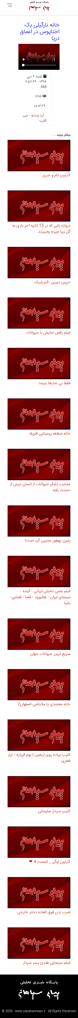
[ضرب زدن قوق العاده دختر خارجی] (39, 893)
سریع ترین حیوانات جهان (50, 654)
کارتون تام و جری (56, 175)
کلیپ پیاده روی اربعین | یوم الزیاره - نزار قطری (39, 758)
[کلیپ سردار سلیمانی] (39, 792)
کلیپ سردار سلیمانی (54, 811)
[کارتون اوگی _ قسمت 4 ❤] (39, 843)
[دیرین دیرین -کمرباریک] (39, 263)
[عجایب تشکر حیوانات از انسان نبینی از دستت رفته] (39, 465)
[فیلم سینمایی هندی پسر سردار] (39, 944)
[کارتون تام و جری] (39, 156)
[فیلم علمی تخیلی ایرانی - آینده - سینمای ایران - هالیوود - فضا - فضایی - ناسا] (39, 572)
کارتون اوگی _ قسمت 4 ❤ (49, 862)
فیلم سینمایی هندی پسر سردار (46, 963)
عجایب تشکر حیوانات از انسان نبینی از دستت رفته (40, 487)
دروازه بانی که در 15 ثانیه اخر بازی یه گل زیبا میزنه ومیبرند (41, 228)
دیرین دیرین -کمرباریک (52, 282)
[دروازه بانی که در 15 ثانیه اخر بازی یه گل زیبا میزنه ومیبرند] (39, 207)
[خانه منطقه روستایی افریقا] (39, 415)
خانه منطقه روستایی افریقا (49, 433)
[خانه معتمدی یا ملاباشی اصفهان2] (39, 685)
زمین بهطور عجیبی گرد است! (47, 540)
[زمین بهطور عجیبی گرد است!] (39, 522)
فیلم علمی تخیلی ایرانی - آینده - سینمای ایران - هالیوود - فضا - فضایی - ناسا (39, 597)
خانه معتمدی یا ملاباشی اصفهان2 (44, 704)
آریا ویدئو (37, 115)
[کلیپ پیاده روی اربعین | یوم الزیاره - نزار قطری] (39, 736)
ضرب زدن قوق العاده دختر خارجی (43, 912)
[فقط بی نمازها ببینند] (39, 364)
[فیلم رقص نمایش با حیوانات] (39, 314)
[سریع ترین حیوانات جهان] (39, 635)
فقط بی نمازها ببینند (54, 383)
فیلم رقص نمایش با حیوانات (48, 332)
